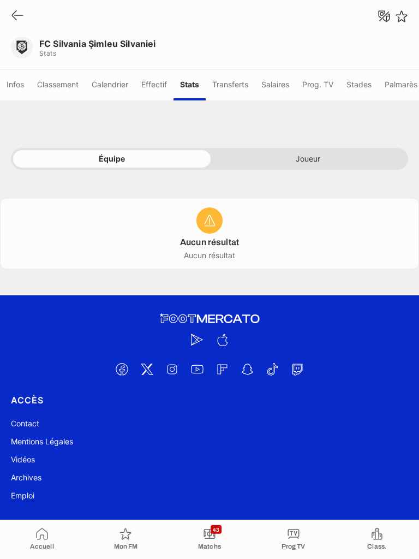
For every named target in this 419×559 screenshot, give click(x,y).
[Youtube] (197, 369)
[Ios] (222, 339)
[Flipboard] (222, 369)
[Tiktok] (272, 369)
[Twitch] (297, 369)
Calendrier (110, 84)
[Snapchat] (247, 369)
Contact (25, 423)
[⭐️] (401, 16)
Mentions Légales (42, 441)
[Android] (197, 339)
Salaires (275, 84)
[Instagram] (172, 369)
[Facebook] (121, 369)
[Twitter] (147, 369)
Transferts (230, 84)
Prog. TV (317, 84)
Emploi (22, 495)
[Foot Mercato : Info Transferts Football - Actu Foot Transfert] (209, 319)
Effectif (154, 84)
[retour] (17, 16)
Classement (58, 84)
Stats (189, 84)
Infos (15, 84)
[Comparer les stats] (384, 16)
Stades (359, 84)
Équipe (112, 158)
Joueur (308, 158)
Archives (26, 477)
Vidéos (23, 459)
